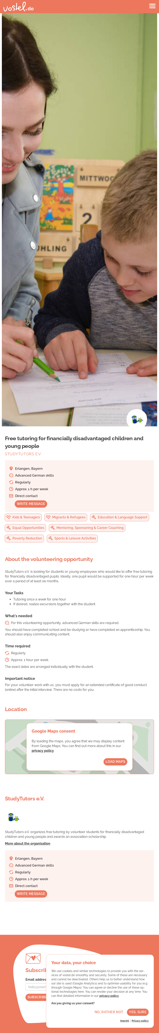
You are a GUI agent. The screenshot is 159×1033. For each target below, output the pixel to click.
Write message (31, 504)
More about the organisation (27, 843)
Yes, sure (138, 1012)
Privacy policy (140, 1020)
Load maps (115, 762)
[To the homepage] (18, 7)
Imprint (124, 1020)
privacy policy (43, 751)
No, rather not (109, 1012)
